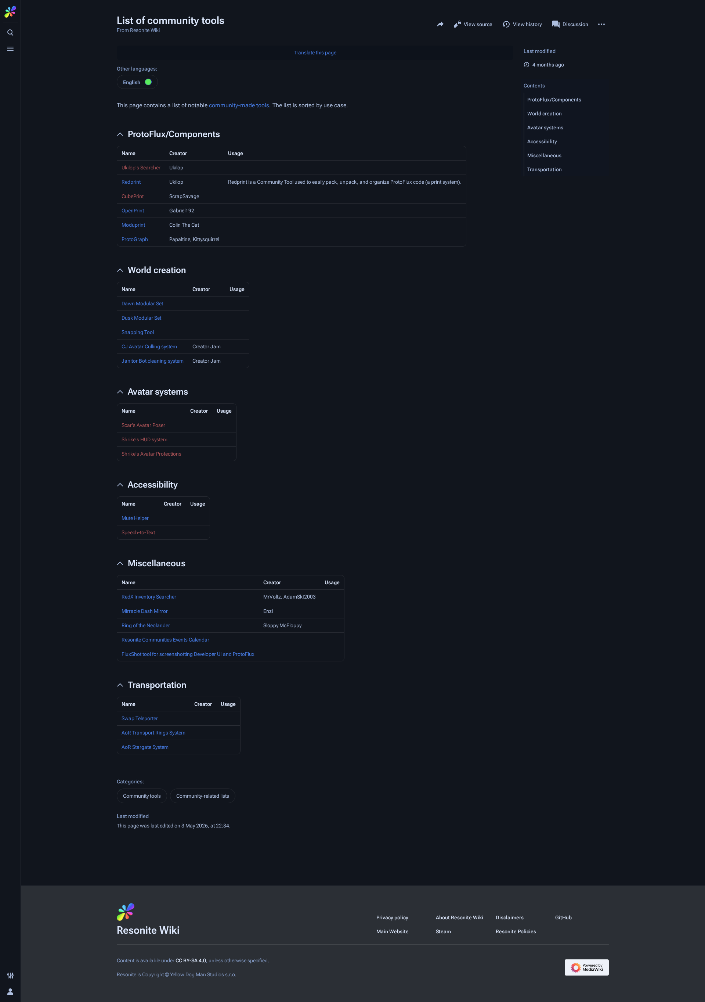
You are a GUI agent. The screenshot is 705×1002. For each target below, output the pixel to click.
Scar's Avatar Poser (143, 425)
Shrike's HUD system (144, 439)
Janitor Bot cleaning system (153, 361)
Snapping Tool (138, 332)
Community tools (142, 796)
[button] (566, 100)
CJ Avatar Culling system (149, 346)
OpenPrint (133, 210)
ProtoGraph (135, 239)
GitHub (563, 917)
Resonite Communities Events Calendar (165, 640)
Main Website (392, 931)
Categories (129, 781)
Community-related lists (202, 796)
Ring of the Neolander (146, 625)
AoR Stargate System (145, 747)
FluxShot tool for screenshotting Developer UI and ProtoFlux (188, 654)
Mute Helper (135, 518)
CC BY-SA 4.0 (191, 960)
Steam (443, 931)
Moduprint (133, 225)
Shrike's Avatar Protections (151, 454)
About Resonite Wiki (459, 917)
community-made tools (239, 105)
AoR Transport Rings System (153, 733)
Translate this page (315, 52)
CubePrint (133, 196)
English (131, 82)
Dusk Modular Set (141, 318)
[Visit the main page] (10, 11)
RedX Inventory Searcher (149, 597)
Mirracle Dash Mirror (145, 611)
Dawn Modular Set (142, 303)
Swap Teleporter (140, 718)
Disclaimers (510, 917)
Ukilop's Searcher (141, 167)
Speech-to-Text (138, 532)
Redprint (131, 182)
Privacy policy (392, 917)
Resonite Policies (516, 931)
